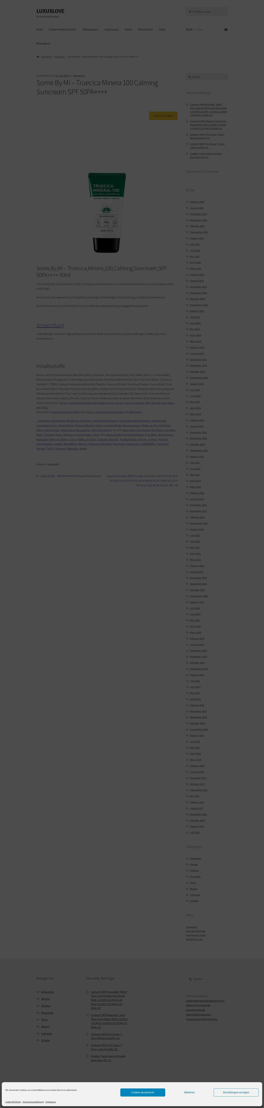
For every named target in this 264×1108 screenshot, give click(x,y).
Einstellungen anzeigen (236, 1092)
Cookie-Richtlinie (13, 1101)
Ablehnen (189, 1092)
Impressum (50, 1101)
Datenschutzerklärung (33, 1101)
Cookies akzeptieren (142, 1092)
